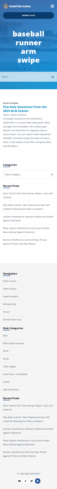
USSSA (6, 381)
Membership (9, 304)
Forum (6, 311)
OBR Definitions (11, 389)
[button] (52, 6)
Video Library (9, 288)
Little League (9, 366)
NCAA (6, 358)
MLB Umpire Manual (13, 343)
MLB (5, 335)
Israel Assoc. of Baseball (15, 374)
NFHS (6, 351)
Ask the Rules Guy (12, 319)
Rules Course (9, 281)
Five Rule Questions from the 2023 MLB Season (25, 109)
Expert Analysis (11, 296)
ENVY (37, 473)
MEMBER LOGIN (28, 15)
